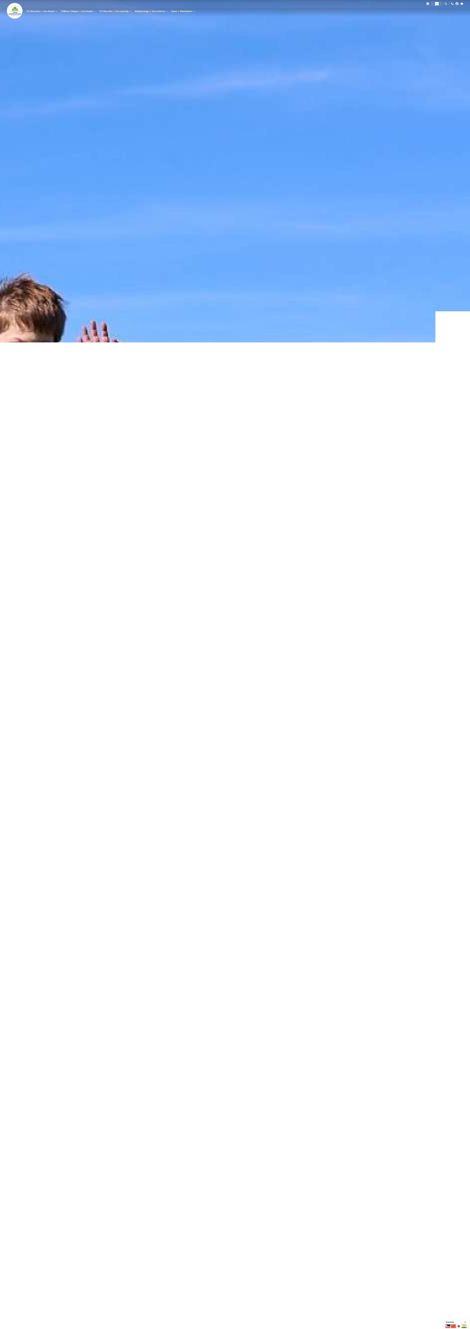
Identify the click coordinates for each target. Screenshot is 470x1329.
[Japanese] (458, 1326)
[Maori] (448, 1326)
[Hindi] (464, 1326)
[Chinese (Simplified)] (453, 1326)
